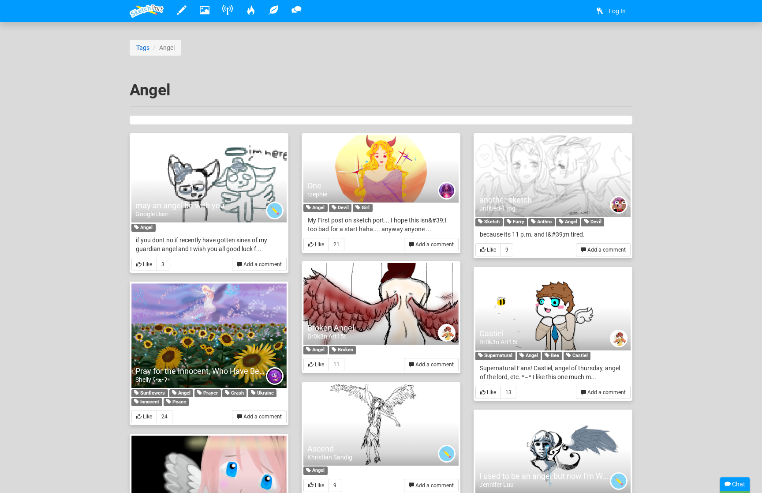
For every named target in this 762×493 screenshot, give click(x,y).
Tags (142, 47)
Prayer (210, 393)
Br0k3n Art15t (326, 336)
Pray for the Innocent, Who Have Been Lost (210, 371)
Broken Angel (330, 327)
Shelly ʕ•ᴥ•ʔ (151, 379)
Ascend (320, 448)
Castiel (491, 333)
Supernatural (497, 355)
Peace (178, 402)
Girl (365, 208)
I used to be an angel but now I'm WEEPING (554, 476)
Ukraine (265, 393)
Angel (146, 227)
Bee (554, 355)
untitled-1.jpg (497, 208)
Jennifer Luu (496, 484)
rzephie (317, 194)
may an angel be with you (179, 205)
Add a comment (262, 264)
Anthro (544, 222)
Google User (151, 214)
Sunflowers (152, 393)
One (314, 185)
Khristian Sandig (329, 457)
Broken (344, 350)
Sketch (491, 222)
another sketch (505, 199)
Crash (237, 393)
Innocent (149, 402)
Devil (342, 208)
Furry (518, 222)
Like (147, 264)
